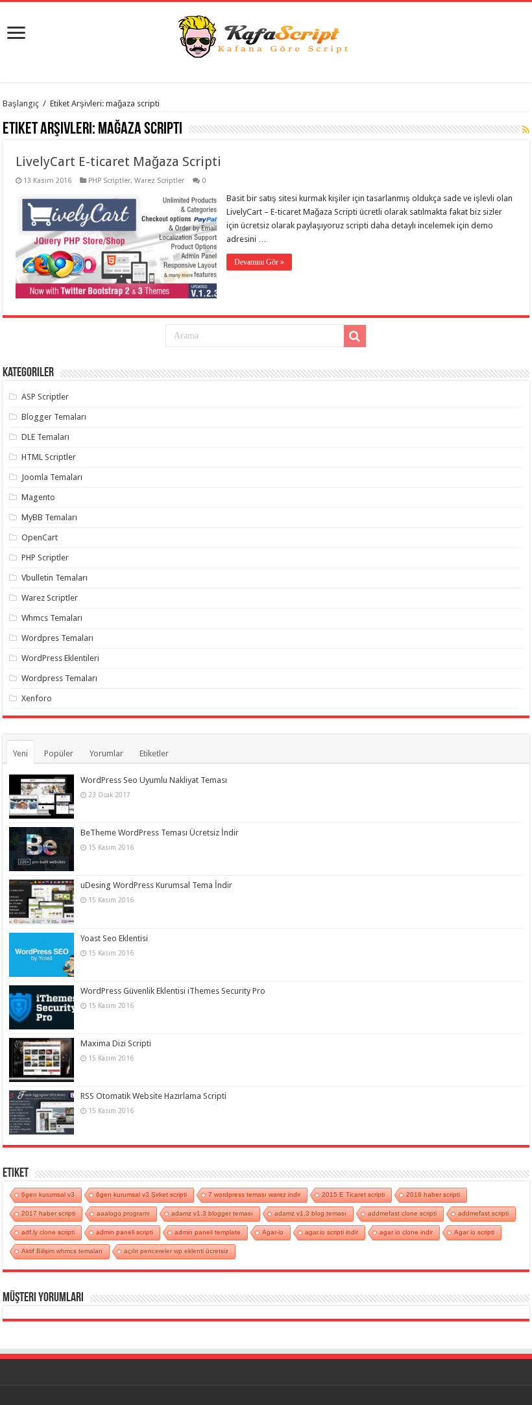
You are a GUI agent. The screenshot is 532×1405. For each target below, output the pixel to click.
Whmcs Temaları (51, 618)
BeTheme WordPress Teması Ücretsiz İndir (159, 832)
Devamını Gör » (259, 262)
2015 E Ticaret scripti (353, 1194)
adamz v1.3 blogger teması (212, 1213)
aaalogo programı (123, 1213)
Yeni (20, 753)
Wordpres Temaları (57, 638)
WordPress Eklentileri (60, 658)
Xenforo (36, 698)
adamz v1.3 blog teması (310, 1213)
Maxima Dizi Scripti (115, 1043)
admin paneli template (208, 1232)
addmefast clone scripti (402, 1213)
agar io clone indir (406, 1232)
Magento (38, 497)
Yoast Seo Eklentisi (114, 938)
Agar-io (273, 1232)
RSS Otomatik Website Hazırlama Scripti (153, 1096)
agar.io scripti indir (331, 1232)
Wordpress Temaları (59, 678)
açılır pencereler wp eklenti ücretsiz (176, 1251)
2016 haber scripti (433, 1194)
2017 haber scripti (48, 1213)
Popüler (58, 753)
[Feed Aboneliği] (525, 130)
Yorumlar (106, 753)
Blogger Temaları (53, 417)
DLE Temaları (45, 437)
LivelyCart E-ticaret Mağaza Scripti (118, 161)
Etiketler (154, 753)
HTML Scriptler (48, 457)
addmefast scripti (483, 1213)
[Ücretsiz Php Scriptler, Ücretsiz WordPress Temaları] (266, 35)
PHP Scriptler (109, 180)
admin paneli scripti (124, 1232)
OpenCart (39, 537)
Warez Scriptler (159, 180)
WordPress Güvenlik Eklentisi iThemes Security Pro (172, 991)
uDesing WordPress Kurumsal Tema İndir (156, 885)
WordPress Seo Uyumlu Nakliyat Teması (153, 780)
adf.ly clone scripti (48, 1232)
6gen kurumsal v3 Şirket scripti (141, 1194)
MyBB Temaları (49, 517)
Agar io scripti (474, 1232)
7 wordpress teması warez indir (254, 1194)
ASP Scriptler (45, 397)
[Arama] (355, 336)
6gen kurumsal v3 (48, 1194)
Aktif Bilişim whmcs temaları (62, 1251)
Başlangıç (21, 103)
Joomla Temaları (51, 477)
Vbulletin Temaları (54, 577)
